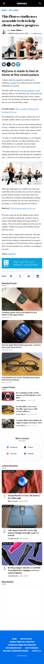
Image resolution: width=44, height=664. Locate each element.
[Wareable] (22, 3)
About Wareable (31, 648)
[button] (4, 64)
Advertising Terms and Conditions (22, 645)
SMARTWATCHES (9, 471)
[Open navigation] (4, 3)
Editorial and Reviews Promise (15, 651)
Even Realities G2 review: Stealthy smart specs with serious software (26, 408)
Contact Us (36, 651)
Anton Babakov (13, 576)
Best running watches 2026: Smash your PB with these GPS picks (28, 395)
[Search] (40, 3)
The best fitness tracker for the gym (22, 208)
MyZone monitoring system (30, 90)
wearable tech (15, 83)
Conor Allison (16, 30)
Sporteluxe (12, 254)
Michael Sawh (12, 501)
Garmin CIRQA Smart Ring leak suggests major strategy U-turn (29, 421)
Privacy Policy (26, 639)
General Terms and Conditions (22, 642)
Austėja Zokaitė (13, 538)
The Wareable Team (13, 648)
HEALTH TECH (7, 506)
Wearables (14, 10)
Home (4, 10)
